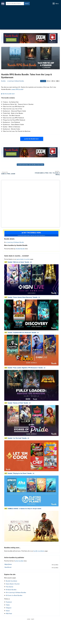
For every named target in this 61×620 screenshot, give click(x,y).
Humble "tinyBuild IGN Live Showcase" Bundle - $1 (23, 332)
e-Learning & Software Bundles (15, 81)
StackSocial (31, 567)
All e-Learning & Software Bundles (16, 592)
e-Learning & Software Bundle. (15, 242)
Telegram (8, 608)
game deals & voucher (23, 259)
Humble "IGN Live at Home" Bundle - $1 (20, 262)
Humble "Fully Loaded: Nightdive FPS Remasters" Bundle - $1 (26, 368)
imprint (32, 619)
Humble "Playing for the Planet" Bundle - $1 (21, 473)
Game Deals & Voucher (13, 584)
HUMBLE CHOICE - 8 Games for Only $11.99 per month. (25, 508)
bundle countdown (38, 551)
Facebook (9, 602)
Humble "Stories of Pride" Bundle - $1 (19, 403)
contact (28, 619)
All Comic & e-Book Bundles (14, 595)
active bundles (19, 561)
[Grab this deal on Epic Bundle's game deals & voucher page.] (31, 279)
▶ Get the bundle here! (8, 94)
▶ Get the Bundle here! (32, 139)
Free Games (9, 587)
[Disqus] (30, 203)
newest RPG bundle (17, 89)
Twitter (8, 605)
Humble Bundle (20, 249)
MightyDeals (31, 564)
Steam (8, 611)
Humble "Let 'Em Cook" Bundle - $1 (18, 438)
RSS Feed (9, 613)
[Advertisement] (30, 17)
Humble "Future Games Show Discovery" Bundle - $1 (24, 297)
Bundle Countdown (11, 581)
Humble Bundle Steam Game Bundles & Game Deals (30, 164)
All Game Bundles (11, 589)
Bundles (3, 81)
